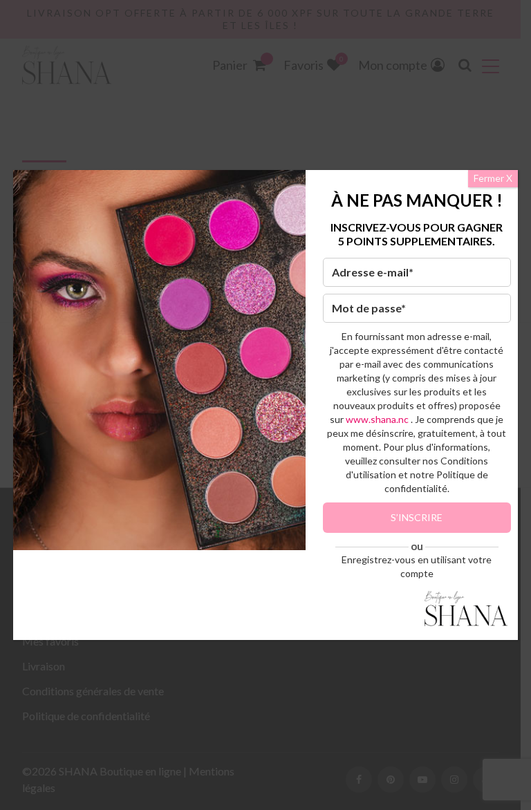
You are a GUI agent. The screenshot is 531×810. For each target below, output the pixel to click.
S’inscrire (416, 517)
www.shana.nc (377, 419)
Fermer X (493, 178)
